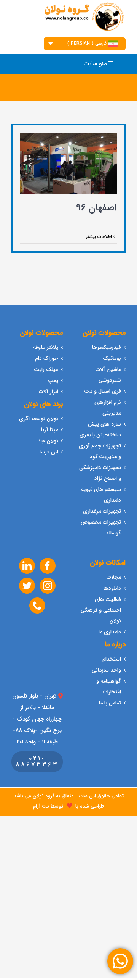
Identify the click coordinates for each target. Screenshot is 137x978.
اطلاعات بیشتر (99, 236)
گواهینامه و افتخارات (108, 686)
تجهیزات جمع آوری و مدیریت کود (100, 451)
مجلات (114, 577)
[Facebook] (48, 566)
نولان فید (48, 441)
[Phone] (37, 605)
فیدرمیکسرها (106, 347)
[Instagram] (48, 586)
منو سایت (95, 63)
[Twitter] (27, 586)
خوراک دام (46, 358)
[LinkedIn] (27, 566)
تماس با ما (110, 703)
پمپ (53, 380)
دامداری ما (110, 632)
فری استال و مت (102, 391)
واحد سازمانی (106, 670)
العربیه (113, 84)
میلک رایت (46, 369)
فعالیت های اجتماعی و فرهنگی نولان (101, 610)
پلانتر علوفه (45, 347)
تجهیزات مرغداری (102, 511)
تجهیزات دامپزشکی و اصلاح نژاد (100, 473)
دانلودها (112, 588)
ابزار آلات (48, 391)
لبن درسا (49, 452)
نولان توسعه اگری (38, 419)
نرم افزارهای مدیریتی (107, 407)
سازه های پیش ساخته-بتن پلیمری (100, 429)
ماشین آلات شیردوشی (108, 374)
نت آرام (41, 806)
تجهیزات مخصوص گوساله (101, 527)
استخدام (111, 659)
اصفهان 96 (96, 208)
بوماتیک (112, 358)
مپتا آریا (49, 430)
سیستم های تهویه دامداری (101, 494)
